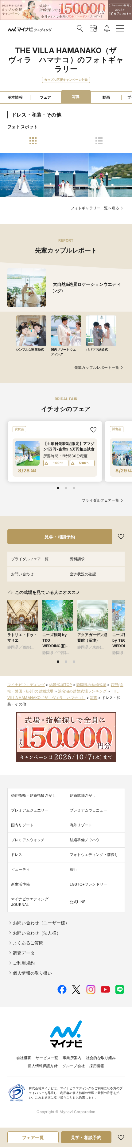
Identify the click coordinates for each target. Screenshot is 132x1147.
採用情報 (96, 1065)
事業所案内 (72, 1057)
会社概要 (23, 1057)
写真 (93, 697)
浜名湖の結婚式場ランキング (82, 691)
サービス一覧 (47, 1057)
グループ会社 (73, 1065)
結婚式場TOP (60, 684)
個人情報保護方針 (42, 1065)
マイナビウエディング (26, 684)
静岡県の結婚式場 (91, 684)
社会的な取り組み (101, 1057)
